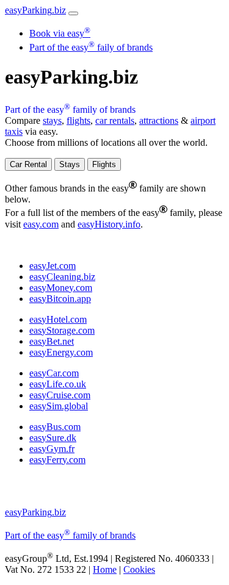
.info (109, 224)
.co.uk (57, 384)
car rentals (114, 120)
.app (60, 298)
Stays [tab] (69, 164)
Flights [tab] (104, 164)
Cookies (139, 569)
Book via (59, 33)
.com (41, 224)
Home (105, 569)
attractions (158, 120)
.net (51, 341)
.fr (52, 448)
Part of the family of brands (70, 109)
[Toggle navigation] (73, 13)
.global (58, 406)
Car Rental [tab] (28, 164)
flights (78, 120)
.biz (35, 10)
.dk (52, 437)
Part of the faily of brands (91, 47)
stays (52, 120)
